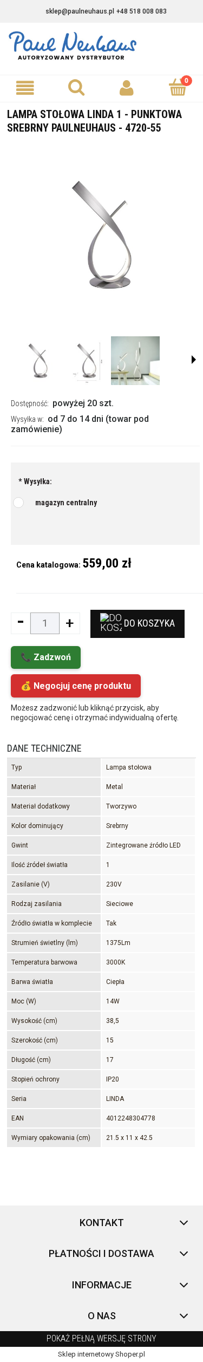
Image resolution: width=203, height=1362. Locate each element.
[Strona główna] (101, 45)
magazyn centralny (66, 502)
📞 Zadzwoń (46, 657)
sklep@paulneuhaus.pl (79, 11)
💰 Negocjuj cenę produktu (76, 686)
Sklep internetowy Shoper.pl (101, 1354)
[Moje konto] (127, 88)
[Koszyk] (177, 87)
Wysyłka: (35, 481)
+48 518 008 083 (141, 11)
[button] (25, 88)
